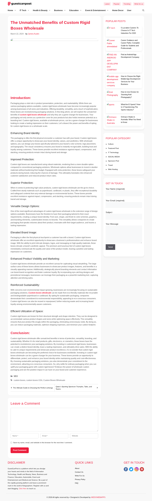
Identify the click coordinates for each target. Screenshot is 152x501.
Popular (116, 4)
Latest (107, 4)
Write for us (138, 4)
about (77, 468)
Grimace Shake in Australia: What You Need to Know (131, 119)
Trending (127, 4)
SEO (16, 376)
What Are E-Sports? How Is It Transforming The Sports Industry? (130, 107)
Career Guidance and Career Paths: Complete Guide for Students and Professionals (130, 44)
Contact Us (79, 472)
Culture (111, 144)
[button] (142, 10)
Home (10, 10)
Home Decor (118, 10)
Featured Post (113, 148)
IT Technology (113, 152)
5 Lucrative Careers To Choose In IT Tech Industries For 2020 (129, 30)
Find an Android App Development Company (130, 55)
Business (58, 10)
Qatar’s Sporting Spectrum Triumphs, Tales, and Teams (74, 388)
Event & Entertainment (95, 10)
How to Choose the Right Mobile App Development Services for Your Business (130, 80)
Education (74, 10)
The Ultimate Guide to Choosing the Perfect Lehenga (33, 388)
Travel (110, 165)
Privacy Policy (80, 479)
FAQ (76, 483)
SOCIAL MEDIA (114, 157)
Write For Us (79, 476)
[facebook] (126, 469)
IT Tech (23, 10)
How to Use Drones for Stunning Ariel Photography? (130, 94)
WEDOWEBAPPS (98, 497)
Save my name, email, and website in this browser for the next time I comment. (42, 442)
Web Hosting (113, 169)
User (129, 10)
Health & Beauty (40, 10)
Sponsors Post (113, 161)
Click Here (23, 488)
